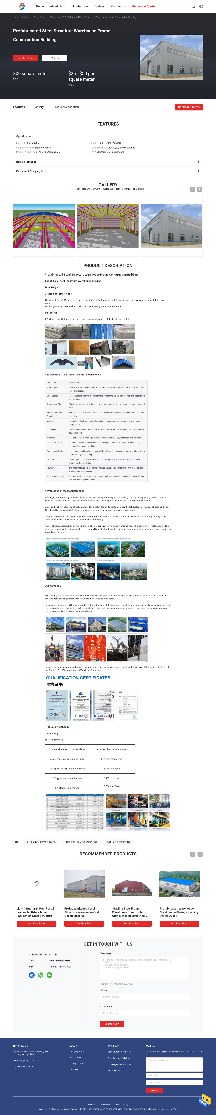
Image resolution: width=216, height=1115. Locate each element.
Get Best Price (26, 58)
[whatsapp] (40, 975)
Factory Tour (75, 1057)
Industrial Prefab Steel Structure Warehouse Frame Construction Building (130, 912)
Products (27, 17)
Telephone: (107, 1006)
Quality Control (76, 1063)
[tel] (58, 975)
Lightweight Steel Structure (119, 1064)
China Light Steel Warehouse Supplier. (54, 1109)
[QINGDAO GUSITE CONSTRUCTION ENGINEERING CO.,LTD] (22, 6)
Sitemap (91, 1105)
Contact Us (75, 1069)
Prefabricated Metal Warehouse (81, 842)
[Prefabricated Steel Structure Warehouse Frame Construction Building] (171, 57)
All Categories (114, 1070)
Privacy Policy (122, 1105)
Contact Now (112, 1023)
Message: (106, 953)
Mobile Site (105, 1105)
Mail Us (55, 58)
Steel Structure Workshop (119, 1058)
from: (104, 990)
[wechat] (49, 975)
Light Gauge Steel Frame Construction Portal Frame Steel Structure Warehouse (82, 912)
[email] (32, 975)
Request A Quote (189, 106)
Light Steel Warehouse (118, 842)
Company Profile (77, 1051)
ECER (175, 1109)
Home (16, 17)
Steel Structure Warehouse (48, 17)
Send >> (154, 1091)
